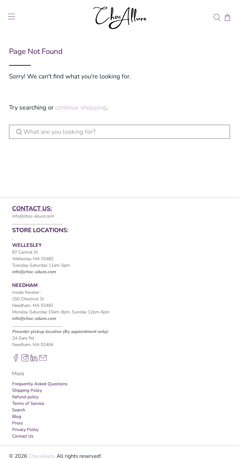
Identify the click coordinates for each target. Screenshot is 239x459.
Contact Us (23, 436)
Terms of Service (28, 403)
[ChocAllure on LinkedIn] (34, 360)
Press (17, 423)
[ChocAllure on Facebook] (16, 360)
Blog (16, 416)
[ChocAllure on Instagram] (25, 360)
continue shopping (80, 107)
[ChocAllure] (119, 17)
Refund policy (25, 397)
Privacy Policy (25, 430)
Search (18, 410)
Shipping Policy (27, 390)
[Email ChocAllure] (43, 360)
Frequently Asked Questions (40, 384)
